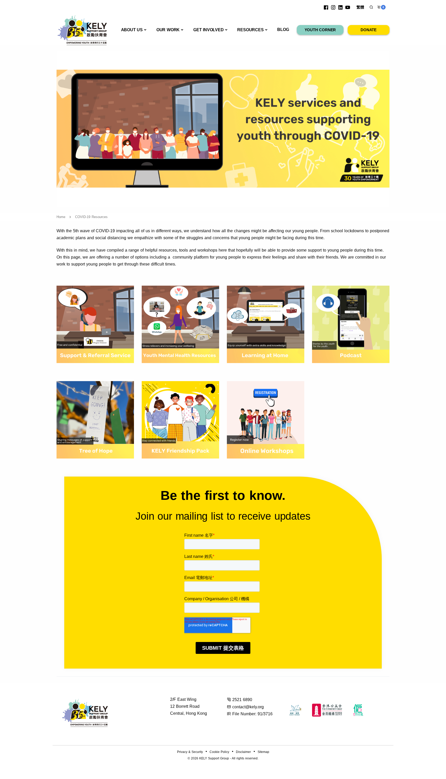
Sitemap (263, 752)
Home (61, 217)
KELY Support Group (214, 758)
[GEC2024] (358, 710)
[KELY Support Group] (82, 29)
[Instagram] (333, 7)
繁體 (360, 7)
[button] (371, 7)
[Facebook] (326, 7)
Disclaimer (243, 752)
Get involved (208, 30)
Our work (168, 30)
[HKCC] (327, 710)
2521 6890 (242, 699)
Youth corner (320, 30)
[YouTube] (347, 7)
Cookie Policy (219, 752)
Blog (283, 29)
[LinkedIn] (340, 7)
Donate (369, 30)
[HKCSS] (295, 710)
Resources (250, 30)
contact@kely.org (248, 707)
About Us (132, 30)
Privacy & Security (190, 752)
